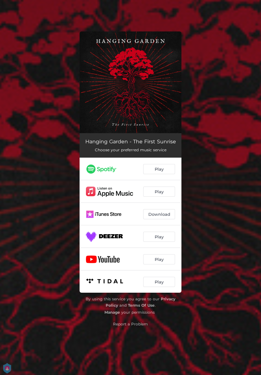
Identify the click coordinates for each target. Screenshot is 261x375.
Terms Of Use (141, 305)
